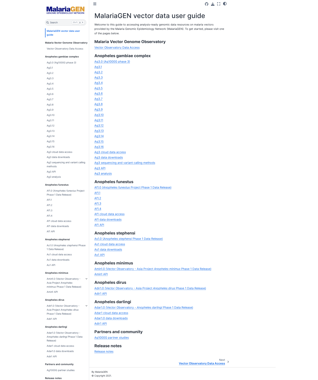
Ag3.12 (50, 125)
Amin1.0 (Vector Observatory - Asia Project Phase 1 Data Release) (64, 282)
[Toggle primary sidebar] (95, 4)
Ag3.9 (50, 109)
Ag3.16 (50, 146)
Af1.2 (49, 205)
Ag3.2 (50, 73)
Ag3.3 (50, 78)
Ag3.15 (50, 141)
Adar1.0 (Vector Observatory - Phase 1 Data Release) (64, 336)
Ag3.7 (50, 99)
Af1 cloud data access (59, 221)
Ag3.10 (50, 115)
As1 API (51, 265)
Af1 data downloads (58, 226)
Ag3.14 (50, 136)
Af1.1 (49, 199)
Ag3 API (51, 171)
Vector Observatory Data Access (65, 48)
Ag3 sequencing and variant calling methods (66, 164)
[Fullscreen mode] (219, 4)
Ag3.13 (50, 130)
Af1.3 (49, 210)
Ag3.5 (50, 88)
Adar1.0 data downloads (60, 351)
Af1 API (51, 231)
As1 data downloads (58, 259)
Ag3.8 (50, 104)
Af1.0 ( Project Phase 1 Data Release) (65, 192)
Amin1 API (52, 291)
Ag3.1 (50, 67)
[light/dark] (225, 3)
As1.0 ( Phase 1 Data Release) (66, 247)
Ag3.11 (50, 120)
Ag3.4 (50, 83)
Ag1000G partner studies (61, 370)
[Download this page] (213, 4)
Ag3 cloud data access (59, 152)
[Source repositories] (207, 4)
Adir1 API (52, 318)
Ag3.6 (50, 94)
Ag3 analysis (54, 176)
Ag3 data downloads (58, 157)
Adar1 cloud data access (60, 345)
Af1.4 (49, 215)
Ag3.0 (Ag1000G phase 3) (61, 62)
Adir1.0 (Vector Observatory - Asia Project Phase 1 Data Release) (63, 309)
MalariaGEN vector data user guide (63, 32)
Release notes (103, 351)
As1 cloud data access (59, 254)
